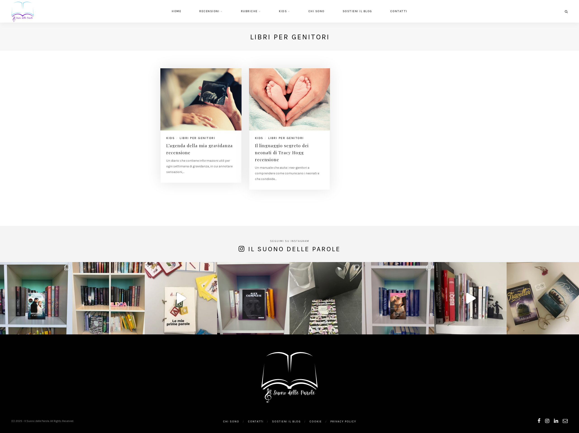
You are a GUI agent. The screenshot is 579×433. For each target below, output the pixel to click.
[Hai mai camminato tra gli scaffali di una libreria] (108, 298)
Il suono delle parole (294, 249)
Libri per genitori (197, 138)
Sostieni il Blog (357, 11)
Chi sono (316, 11)
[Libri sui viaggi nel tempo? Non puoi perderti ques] (543, 298)
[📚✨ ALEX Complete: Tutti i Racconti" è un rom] (253, 298)
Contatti (398, 11)
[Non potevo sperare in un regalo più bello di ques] (326, 298)
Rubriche (249, 11)
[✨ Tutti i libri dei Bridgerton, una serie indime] (36, 298)
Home (176, 11)
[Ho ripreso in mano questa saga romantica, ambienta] (398, 298)
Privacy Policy (343, 421)
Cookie (315, 421)
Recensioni (209, 11)
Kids (283, 11)
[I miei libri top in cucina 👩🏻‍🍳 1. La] (470, 298)
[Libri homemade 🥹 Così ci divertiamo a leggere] (181, 298)
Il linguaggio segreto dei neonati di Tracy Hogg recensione (282, 152)
